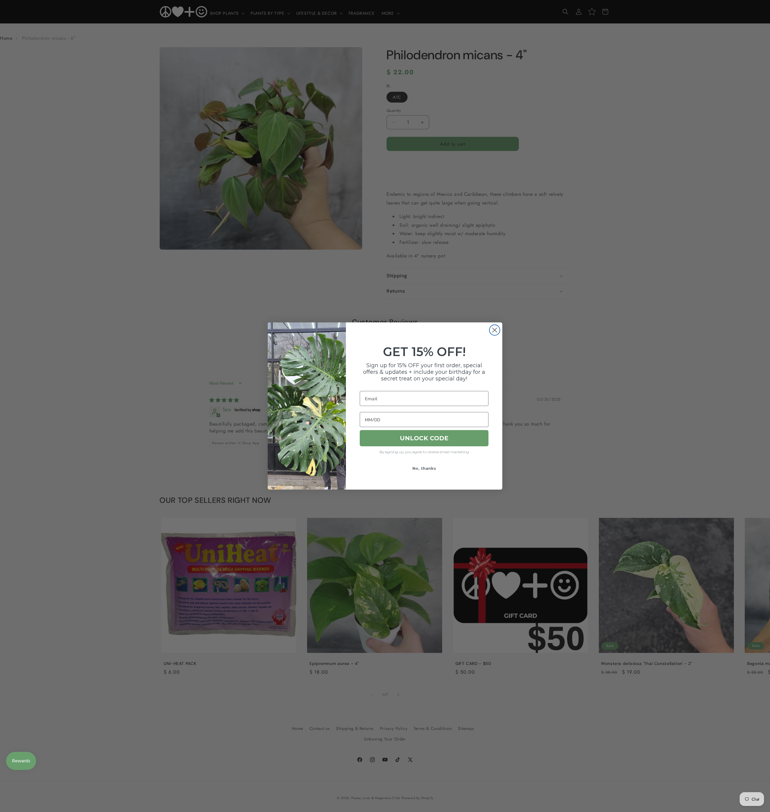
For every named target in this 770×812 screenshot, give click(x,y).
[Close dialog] (494, 330)
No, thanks (424, 468)
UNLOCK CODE (424, 438)
